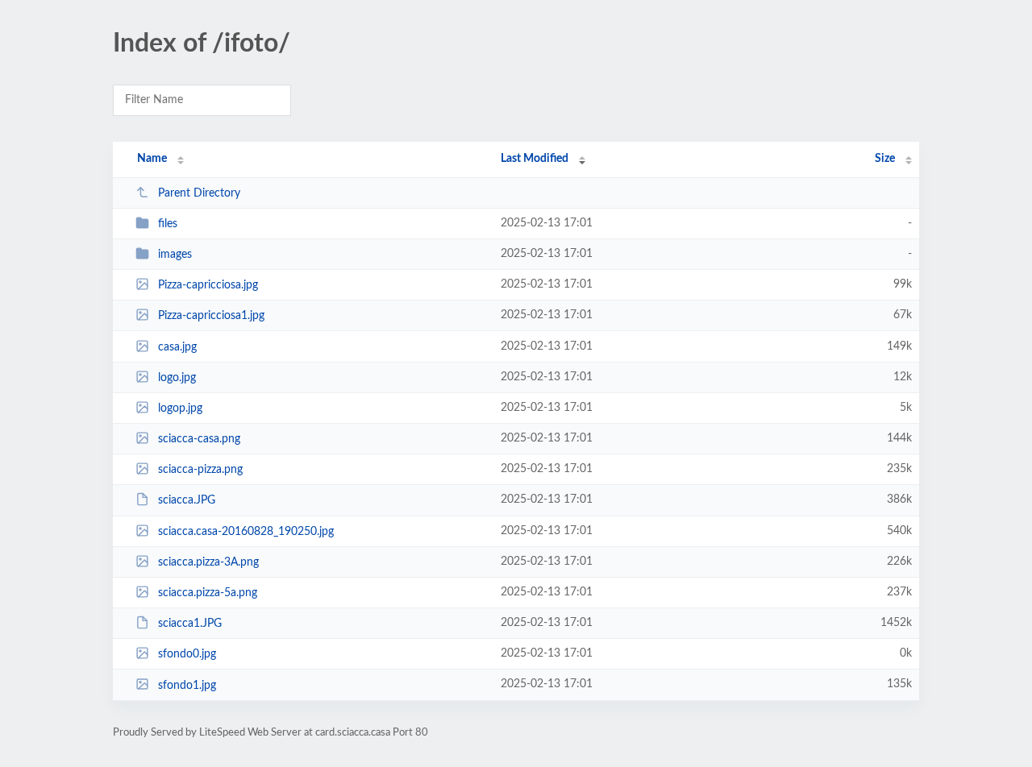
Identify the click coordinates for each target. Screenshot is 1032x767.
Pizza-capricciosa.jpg (208, 285)
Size (885, 158)
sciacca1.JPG (190, 623)
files (167, 224)
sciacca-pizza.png (200, 469)
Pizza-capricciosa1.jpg (211, 315)
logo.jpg (177, 378)
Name (152, 158)
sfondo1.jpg (187, 684)
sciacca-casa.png (199, 439)
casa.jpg (177, 347)
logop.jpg (180, 408)
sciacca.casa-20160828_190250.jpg (246, 531)
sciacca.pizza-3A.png (208, 562)
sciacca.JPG (186, 500)
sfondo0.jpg (187, 654)
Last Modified (534, 158)
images (175, 254)
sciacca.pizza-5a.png (207, 593)
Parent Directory (199, 193)
